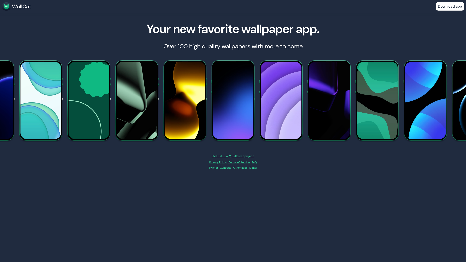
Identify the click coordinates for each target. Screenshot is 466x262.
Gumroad (225, 168)
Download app (450, 6)
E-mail (253, 168)
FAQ (254, 162)
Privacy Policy (218, 162)
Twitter (213, 168)
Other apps (240, 168)
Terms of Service (239, 162)
